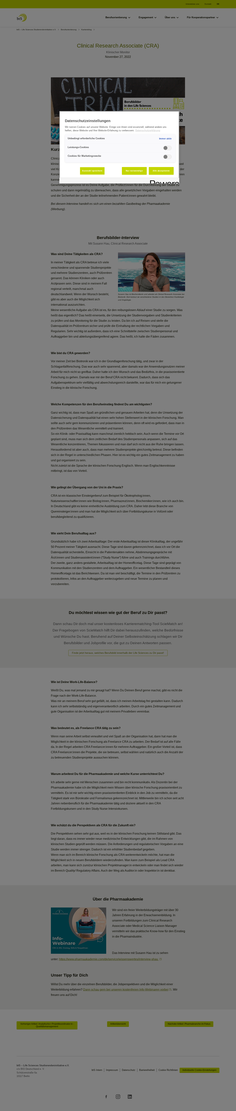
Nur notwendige (134, 171)
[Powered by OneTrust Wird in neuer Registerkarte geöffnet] (163, 181)
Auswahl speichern (92, 171)
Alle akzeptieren (161, 171)
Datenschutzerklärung (147, 130)
